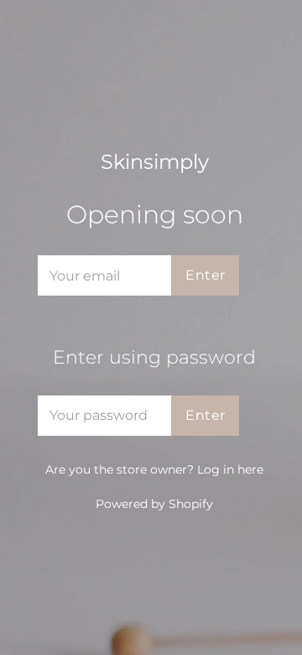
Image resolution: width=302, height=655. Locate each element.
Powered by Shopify (154, 503)
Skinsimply (155, 162)
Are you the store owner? (154, 469)
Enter (205, 275)
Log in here (230, 469)
